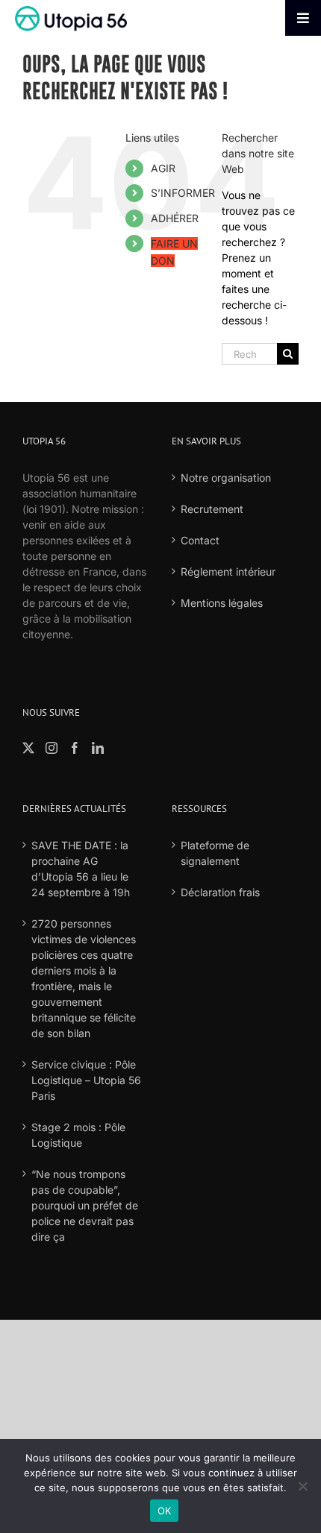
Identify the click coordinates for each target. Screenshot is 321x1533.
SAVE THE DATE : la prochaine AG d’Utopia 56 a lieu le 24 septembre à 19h (80, 868)
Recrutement (212, 509)
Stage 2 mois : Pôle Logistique (78, 1135)
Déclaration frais (220, 892)
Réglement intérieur (228, 571)
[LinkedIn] (98, 748)
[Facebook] (75, 748)
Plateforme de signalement (215, 853)
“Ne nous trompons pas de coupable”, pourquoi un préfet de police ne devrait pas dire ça (84, 1205)
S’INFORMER (183, 192)
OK (165, 1511)
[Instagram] (51, 748)
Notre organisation (226, 477)
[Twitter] (28, 748)
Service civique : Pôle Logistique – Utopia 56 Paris (86, 1080)
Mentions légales (222, 602)
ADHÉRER (175, 218)
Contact (200, 540)
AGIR (163, 168)
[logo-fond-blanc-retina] (71, 10)
